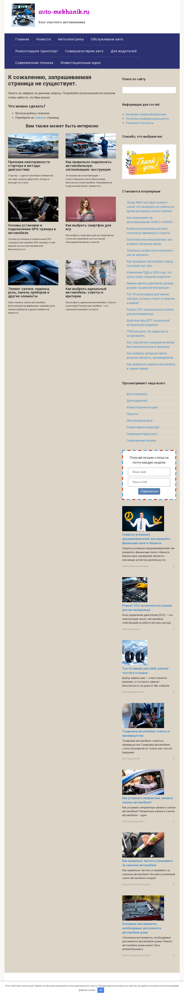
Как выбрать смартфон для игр (88, 227)
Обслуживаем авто (107, 39)
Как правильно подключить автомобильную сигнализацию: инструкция (89, 166)
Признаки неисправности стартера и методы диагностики (29, 166)
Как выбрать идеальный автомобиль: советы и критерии (86, 292)
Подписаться (149, 491)
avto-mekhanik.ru (64, 11)
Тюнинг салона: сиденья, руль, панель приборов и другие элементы (29, 292)
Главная (22, 39)
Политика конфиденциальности (147, 118)
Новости (43, 39)
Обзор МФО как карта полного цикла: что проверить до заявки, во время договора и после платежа (150, 207)
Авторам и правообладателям (146, 114)
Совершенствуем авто (84, 51)
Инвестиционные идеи (81, 62)
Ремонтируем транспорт (36, 51)
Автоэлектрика (71, 39)
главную (40, 117)
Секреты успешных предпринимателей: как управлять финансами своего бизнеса (146, 539)
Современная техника (34, 62)
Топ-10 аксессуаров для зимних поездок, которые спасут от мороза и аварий (150, 299)
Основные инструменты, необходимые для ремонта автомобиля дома (141, 928)
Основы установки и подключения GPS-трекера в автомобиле (32, 229)
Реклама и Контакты (140, 123)
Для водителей (124, 51)
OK (100, 990)
